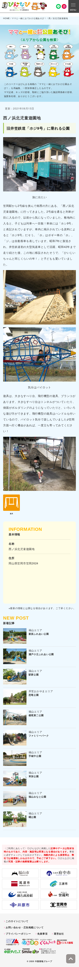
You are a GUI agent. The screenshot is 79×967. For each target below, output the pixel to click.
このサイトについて (17, 921)
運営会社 (59, 933)
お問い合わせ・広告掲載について (25, 927)
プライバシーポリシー (18, 933)
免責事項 (42, 933)
